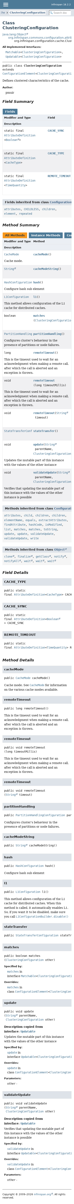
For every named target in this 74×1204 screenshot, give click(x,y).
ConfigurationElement (18, 73)
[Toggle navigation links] (5, 4)
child (28, 515)
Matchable (13, 52)
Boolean (11, 139)
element (10, 213)
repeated (25, 213)
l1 (35, 296)
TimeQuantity (15, 185)
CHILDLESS (31, 209)
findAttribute (14, 524)
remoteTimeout (44, 352)
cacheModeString (45, 268)
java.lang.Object (14, 34)
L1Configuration (16, 296)
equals (30, 520)
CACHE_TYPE (56, 153)
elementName (13, 520)
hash (36, 282)
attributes (12, 209)
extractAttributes (53, 520)
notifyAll (11, 561)
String (9, 268)
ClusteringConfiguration (27, 12)
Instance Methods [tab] (45, 235)
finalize (24, 556)
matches (39, 315)
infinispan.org (42, 1194)
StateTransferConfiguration (25, 431)
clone (8, 556)
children (48, 209)
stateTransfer (44, 431)
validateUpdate (44, 472)
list (7, 529)
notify (59, 556)
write (34, 538)
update (38, 444)
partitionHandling (47, 334)
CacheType (13, 162)
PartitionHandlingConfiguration (28, 334)
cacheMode (40, 254)
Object (59, 549)
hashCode (35, 524)
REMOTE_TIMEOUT (59, 176)
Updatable (13, 56)
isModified (53, 524)
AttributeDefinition (19, 135)
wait (27, 561)
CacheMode (11, 254)
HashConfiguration (18, 282)
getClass (42, 556)
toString (50, 529)
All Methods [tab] (15, 235)
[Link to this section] (36, 101)
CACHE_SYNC (56, 130)
